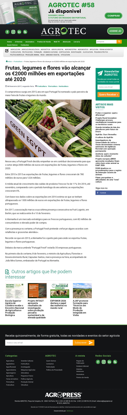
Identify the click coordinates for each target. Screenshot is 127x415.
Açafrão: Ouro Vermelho (105, 135)
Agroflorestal (57, 49)
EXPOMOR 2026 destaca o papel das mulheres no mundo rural (58, 304)
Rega (42, 55)
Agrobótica (45, 49)
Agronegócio (83, 49)
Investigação (76, 52)
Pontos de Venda (44, 42)
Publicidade (50, 367)
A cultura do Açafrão (104, 137)
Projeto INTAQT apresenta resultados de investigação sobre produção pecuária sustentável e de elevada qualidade (37, 309)
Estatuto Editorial (82, 366)
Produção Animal (32, 55)
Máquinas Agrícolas (28, 370)
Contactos (25, 45)
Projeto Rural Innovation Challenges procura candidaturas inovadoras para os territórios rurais (108, 121)
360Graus (69, 411)
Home (9, 42)
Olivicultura (88, 52)
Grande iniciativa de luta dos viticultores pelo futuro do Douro (107, 129)
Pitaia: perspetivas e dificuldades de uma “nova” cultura (107, 180)
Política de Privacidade (54, 370)
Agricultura (15, 49)
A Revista (18, 42)
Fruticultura (27, 52)
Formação (38, 52)
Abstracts (67, 42)
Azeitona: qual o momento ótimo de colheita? (106, 155)
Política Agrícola (17, 55)
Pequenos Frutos (101, 52)
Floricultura (16, 52)
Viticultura (65, 55)
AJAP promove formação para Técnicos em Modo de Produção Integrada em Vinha (80, 308)
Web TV (57, 42)
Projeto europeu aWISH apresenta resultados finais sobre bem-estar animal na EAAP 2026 (107, 162)
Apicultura (94, 49)
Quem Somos (12, 45)
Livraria (77, 42)
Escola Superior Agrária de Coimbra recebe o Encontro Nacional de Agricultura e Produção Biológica (14, 308)
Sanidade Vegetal (53, 55)
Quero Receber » (108, 94)
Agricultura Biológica (30, 49)
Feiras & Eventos (106, 49)
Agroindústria (70, 49)
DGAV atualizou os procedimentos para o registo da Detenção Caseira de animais (108, 171)
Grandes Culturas (50, 52)
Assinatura (29, 42)
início (10, 61)
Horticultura (64, 52)
